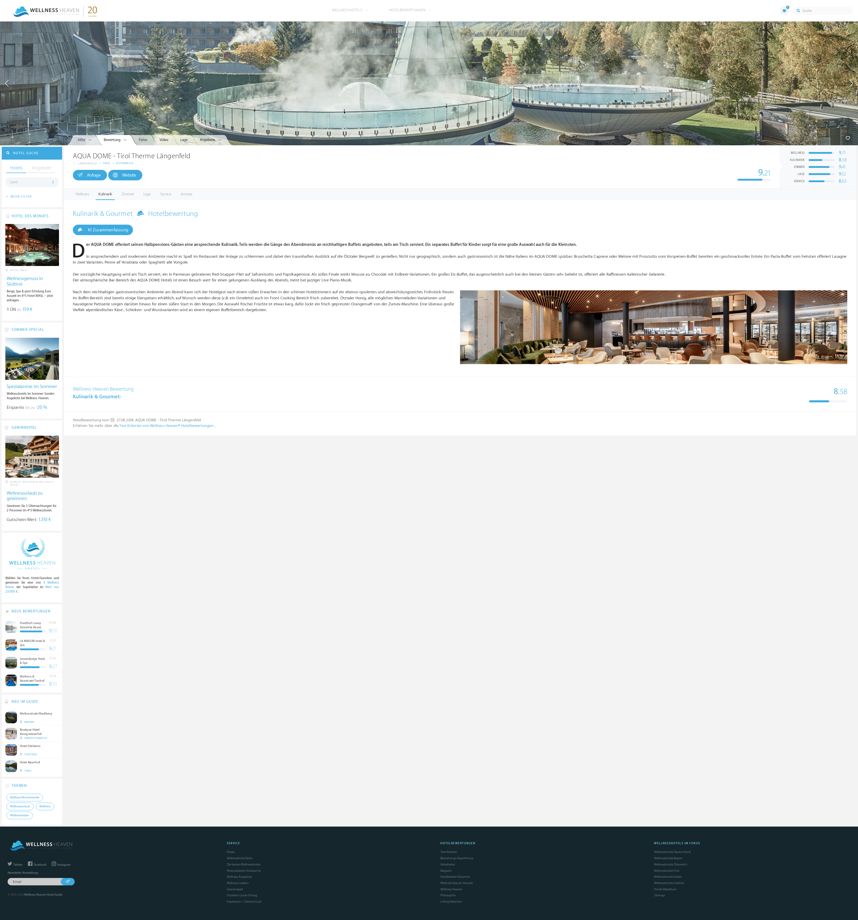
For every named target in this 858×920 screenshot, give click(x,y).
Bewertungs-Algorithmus (456, 858)
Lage (147, 194)
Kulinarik (105, 194)
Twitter (18, 865)
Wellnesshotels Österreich (670, 864)
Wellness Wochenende (24, 797)
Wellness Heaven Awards (456, 883)
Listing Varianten (451, 901)
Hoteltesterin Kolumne (455, 877)
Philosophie (448, 895)
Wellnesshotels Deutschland (672, 852)
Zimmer (128, 194)
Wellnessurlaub (20, 806)
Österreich (124, 163)
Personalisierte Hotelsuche (244, 871)
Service (165, 194)
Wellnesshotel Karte (239, 858)
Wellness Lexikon (238, 883)
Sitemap (659, 895)
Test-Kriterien (448, 852)
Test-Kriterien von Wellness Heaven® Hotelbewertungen (166, 426)
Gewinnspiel (235, 889)
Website (129, 175)
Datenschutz (253, 901)
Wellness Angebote (239, 877)
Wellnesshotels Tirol (666, 871)
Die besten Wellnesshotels (243, 864)
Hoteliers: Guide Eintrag (242, 895)
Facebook (39, 865)
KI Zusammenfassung (107, 230)
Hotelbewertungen (408, 10)
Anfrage (94, 175)
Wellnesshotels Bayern (668, 858)
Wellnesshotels (348, 10)
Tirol (107, 163)
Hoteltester (447, 864)
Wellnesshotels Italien (668, 877)
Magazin (446, 871)
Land (14, 182)
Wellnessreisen (19, 815)
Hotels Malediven (665, 889)
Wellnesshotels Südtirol (669, 883)
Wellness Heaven (451, 889)
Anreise (186, 194)
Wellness (82, 194)
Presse (231, 852)
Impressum (234, 901)
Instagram (64, 865)
